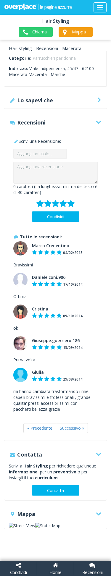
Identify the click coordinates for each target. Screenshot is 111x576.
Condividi (55, 216)
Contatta (55, 490)
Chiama (39, 32)
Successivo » (72, 428)
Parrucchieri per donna (54, 58)
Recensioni (92, 572)
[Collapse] (100, 7)
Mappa (79, 32)
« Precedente (39, 428)
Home (55, 572)
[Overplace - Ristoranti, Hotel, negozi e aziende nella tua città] (38, 7)
